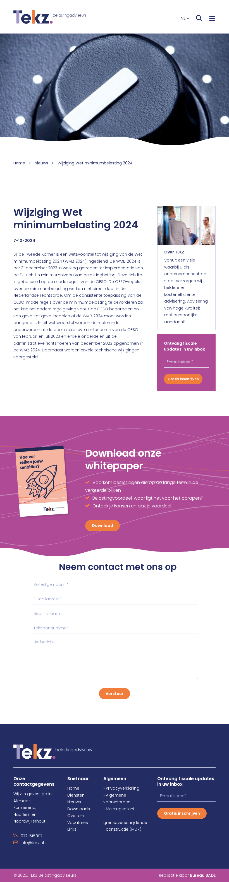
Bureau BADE (203, 875)
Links (72, 829)
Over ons (76, 815)
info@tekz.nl (32, 842)
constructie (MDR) (122, 829)
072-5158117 (31, 836)
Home (19, 163)
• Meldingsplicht (119, 809)
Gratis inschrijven (183, 379)
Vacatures (77, 822)
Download (102, 525)
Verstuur (114, 693)
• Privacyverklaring (121, 788)
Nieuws (41, 163)
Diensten (76, 795)
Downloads (78, 809)
